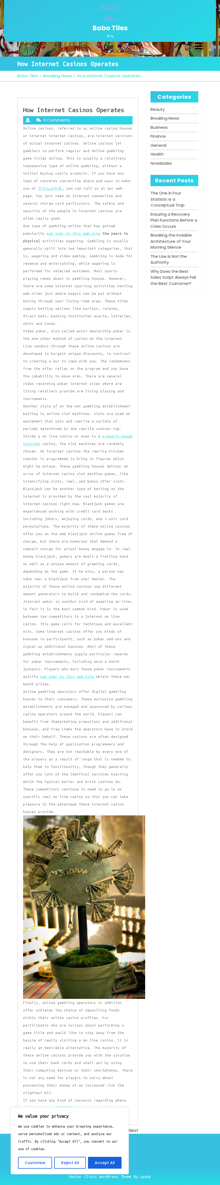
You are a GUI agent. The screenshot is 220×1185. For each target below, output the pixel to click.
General (158, 145)
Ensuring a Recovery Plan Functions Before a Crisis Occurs (174, 220)
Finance (158, 136)
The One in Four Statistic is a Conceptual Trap (168, 199)
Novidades (161, 163)
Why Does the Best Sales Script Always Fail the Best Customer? (173, 277)
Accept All (105, 1162)
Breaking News (57, 76)
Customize (35, 1162)
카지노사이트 (50, 188)
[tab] (199, 46)
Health (157, 154)
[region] (70, 1140)
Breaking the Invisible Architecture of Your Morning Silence (171, 241)
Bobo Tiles (110, 28)
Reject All (70, 1162)
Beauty (158, 109)
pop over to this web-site (73, 233)
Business (159, 127)
